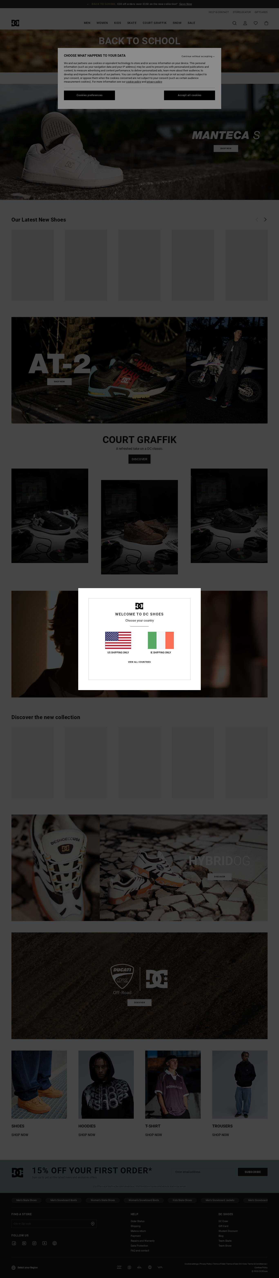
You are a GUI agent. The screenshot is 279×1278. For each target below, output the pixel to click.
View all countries (139, 662)
